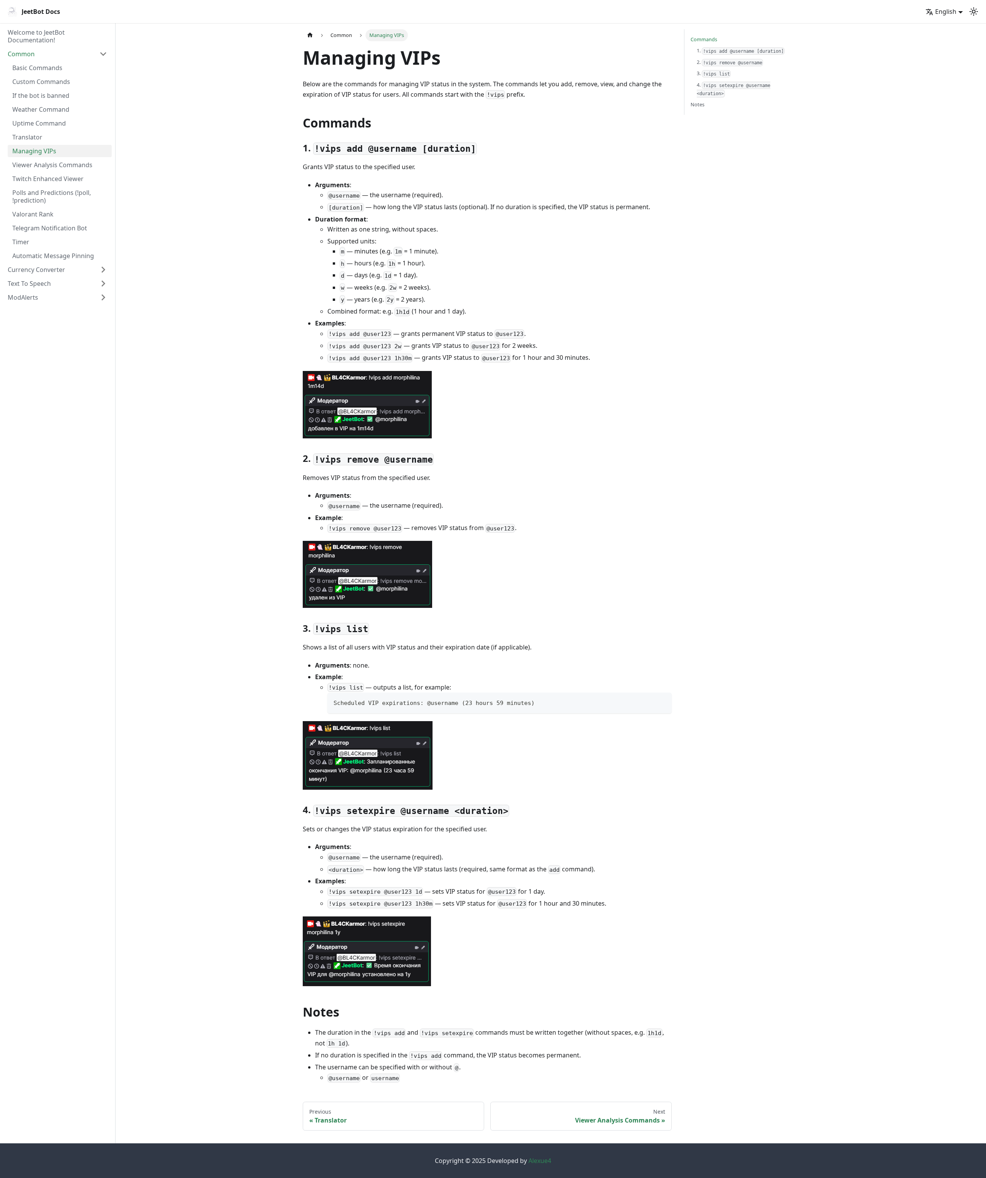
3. (713, 73)
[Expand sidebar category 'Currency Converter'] (103, 269)
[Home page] (310, 35)
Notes (697, 104)
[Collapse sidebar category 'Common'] (103, 54)
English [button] (945, 11)
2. (729, 62)
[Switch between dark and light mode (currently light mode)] (974, 11)
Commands (704, 39)
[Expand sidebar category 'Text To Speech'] (103, 283)
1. (740, 50)
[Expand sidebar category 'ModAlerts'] (103, 297)
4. (733, 88)
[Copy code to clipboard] (662, 702)
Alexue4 (539, 1160)
